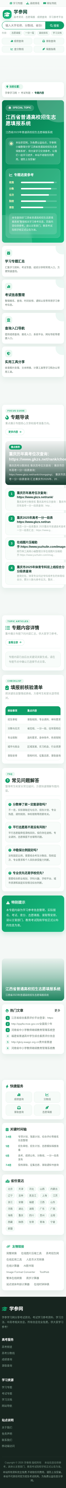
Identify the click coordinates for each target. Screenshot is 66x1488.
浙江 (10, 1202)
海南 (10, 1215)
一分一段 (29, 33)
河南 (10, 1208)
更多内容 (13, 431)
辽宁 (10, 1195)
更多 (57, 1010)
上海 (44, 1195)
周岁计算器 (32, 1278)
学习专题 (18, 3)
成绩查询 (18, 41)
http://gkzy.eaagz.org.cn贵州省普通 (31, 1042)
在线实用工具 (14, 1259)
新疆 (10, 1228)
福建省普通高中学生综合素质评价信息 (33, 1035)
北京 (10, 1189)
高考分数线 (8, 1353)
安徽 (21, 1202)
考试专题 (25, 92)
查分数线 (19, 49)
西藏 (10, 1222)
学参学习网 (11, 92)
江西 (42, 1202)
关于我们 (7, 1427)
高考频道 (7, 1346)
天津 (21, 1189)
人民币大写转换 (35, 1259)
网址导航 (51, 3)
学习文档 (57, 33)
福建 (31, 1202)
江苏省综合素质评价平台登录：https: (32, 1017)
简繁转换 (11, 1253)
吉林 (21, 1195)
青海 (42, 1222)
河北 (31, 1189)
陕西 (21, 1222)
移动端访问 (8, 1445)
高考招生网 (52, 1253)
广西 (52, 1208)
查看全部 (13, 642)
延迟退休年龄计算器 (18, 1284)
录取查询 (51, 41)
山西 (42, 1189)
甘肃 (31, 1222)
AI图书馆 (29, 1265)
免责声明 (7, 1433)
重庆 (21, 1215)
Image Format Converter (20, 1271)
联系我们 (7, 1439)
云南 (52, 1215)
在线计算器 (12, 1265)
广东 (42, 1208)
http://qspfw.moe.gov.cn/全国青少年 (31, 1023)
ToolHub (44, 1271)
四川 (31, 1215)
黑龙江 (32, 1195)
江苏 (55, 1195)
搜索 (56, 25)
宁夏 (52, 1222)
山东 (52, 1202)
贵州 (42, 1215)
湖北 (21, 1208)
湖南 (31, 1208)
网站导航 (7, 1405)
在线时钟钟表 (41, 1284)
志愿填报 (16, 33)
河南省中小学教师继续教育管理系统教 (33, 1048)
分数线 (47, 1099)
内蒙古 (54, 1189)
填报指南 (51, 49)
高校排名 (35, 3)
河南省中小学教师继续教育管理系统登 (33, 1029)
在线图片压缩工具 (31, 1253)
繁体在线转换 (14, 1278)
